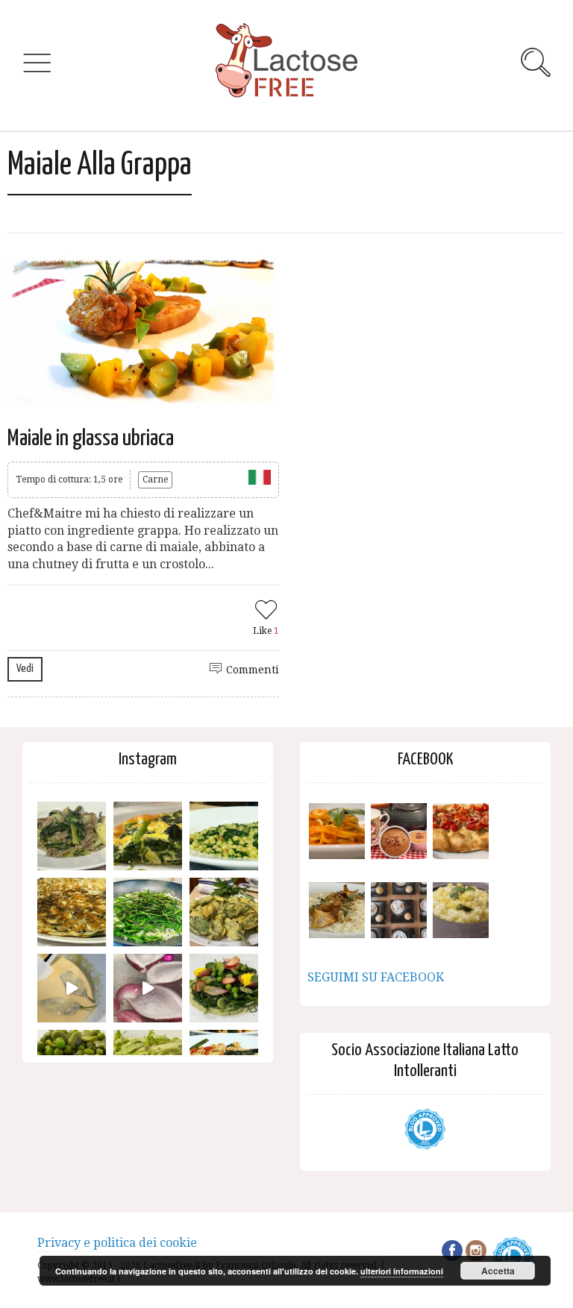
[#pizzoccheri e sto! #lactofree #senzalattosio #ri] (71, 836)
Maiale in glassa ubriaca (90, 438)
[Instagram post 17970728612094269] (147, 988)
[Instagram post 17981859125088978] (71, 988)
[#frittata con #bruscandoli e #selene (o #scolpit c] (71, 912)
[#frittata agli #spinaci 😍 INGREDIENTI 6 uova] (147, 836)
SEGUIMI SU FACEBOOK (375, 977)
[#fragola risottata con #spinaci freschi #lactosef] (224, 836)
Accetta (498, 1270)
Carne (155, 479)
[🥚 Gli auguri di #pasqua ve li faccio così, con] (224, 988)
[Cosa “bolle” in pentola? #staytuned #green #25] (147, 912)
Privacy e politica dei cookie (117, 1243)
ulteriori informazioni (401, 1271)
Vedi (25, 668)
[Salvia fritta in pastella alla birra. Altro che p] (224, 912)
